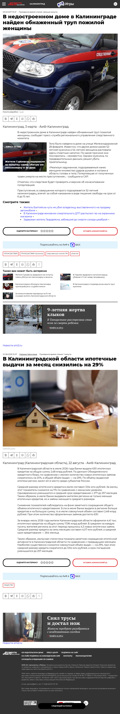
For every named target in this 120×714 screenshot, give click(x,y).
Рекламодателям (84, 656)
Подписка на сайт (69, 653)
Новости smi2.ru (12, 345)
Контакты (67, 656)
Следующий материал (62, 706)
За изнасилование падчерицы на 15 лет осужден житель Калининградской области (35, 294)
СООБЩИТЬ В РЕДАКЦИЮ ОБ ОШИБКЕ (37, 659)
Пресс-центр (52, 653)
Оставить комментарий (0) (95, 231)
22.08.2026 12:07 (10, 354)
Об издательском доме (32, 653)
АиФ (22, 112)
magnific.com (9, 448)
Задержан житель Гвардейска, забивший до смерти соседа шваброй (65, 219)
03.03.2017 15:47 (9, 12)
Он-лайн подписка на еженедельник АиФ (41, 656)
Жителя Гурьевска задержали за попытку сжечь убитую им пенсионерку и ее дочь (34, 276)
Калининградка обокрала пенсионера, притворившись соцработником (33, 285)
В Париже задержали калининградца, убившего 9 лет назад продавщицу (90, 276)
